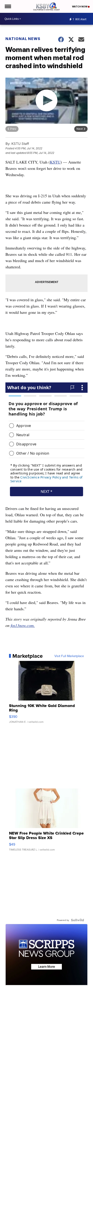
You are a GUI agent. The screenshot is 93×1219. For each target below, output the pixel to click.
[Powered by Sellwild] (77, 920)
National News (22, 38)
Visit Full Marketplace (69, 656)
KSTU (55, 162)
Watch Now (80, 6)
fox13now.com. (23, 625)
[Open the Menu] (7, 6)
